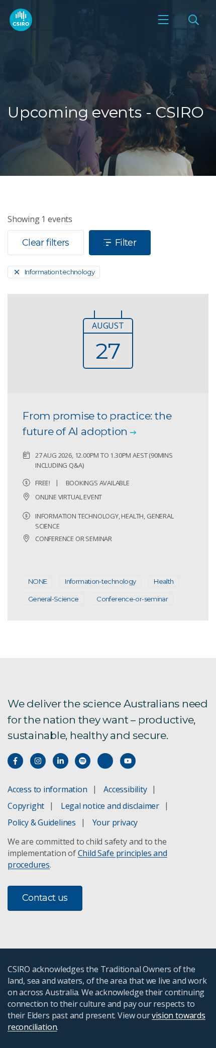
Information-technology (100, 581)
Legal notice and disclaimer (110, 805)
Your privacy (115, 822)
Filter (125, 242)
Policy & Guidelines (42, 822)
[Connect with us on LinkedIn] (60, 761)
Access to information (47, 789)
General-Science (53, 599)
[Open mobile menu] (163, 19)
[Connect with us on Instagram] (38, 761)
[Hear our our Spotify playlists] (82, 761)
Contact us (45, 897)
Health (163, 581)
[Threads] (105, 761)
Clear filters (45, 242)
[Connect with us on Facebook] (15, 761)
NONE (37, 581)
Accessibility (125, 789)
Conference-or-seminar (132, 599)
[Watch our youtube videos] (128, 761)
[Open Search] (193, 19)
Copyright (26, 805)
